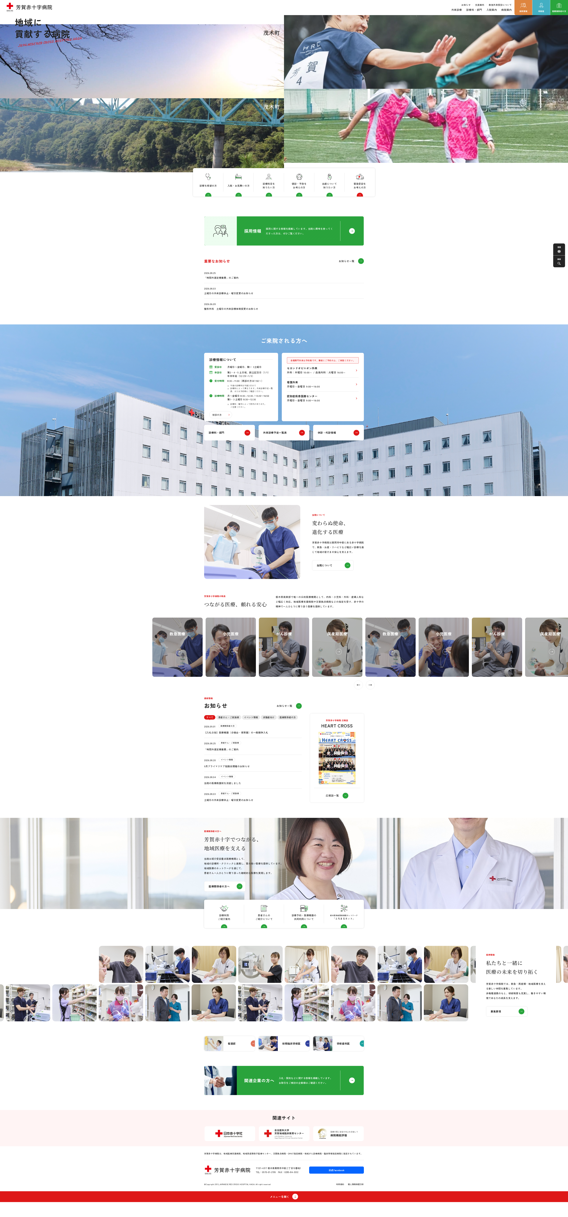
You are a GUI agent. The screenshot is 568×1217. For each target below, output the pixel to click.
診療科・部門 (474, 10)
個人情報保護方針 (356, 1184)
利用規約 (340, 1184)
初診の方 (217, 414)
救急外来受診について (500, 4)
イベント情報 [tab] (251, 717)
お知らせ (466, 4)
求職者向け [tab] (269, 717)
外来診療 (456, 10)
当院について (324, 565)
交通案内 (479, 4)
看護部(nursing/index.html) (229, 1043)
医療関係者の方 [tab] (288, 717)
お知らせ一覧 (346, 261)
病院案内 (506, 10)
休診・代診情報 (327, 432)
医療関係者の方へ (219, 886)
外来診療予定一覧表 (275, 432)
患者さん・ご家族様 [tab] (228, 717)
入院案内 (491, 10)
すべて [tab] (209, 717)
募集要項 (496, 1011)
